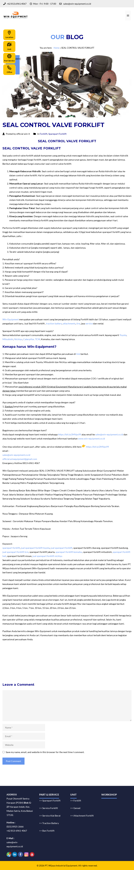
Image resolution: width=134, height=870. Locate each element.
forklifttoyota (98, 666)
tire (78, 323)
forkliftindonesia (28, 658)
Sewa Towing (9, 654)
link (78, 354)
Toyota (123, 335)
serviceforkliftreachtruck (82, 670)
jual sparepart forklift (61, 547)
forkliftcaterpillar (13, 670)
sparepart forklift (11, 547)
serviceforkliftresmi (60, 666)
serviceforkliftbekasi (107, 658)
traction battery (54, 323)
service (89, 323)
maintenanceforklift (85, 658)
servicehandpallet (106, 670)
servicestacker (123, 670)
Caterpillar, (29, 339)
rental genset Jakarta (76, 654)
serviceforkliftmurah (62, 658)
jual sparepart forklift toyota (35, 547)
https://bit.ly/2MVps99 (69, 434)
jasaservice (44, 658)
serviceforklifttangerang (117, 662)
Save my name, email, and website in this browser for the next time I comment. (45, 752)
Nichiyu (18, 339)
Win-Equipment (10, 319)
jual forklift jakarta (116, 654)
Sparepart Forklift (57, 133)
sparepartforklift (81, 666)
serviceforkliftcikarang (66, 662)
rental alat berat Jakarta (53, 654)
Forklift (43, 133)
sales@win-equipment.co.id (109, 434)
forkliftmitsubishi (115, 666)
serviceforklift (11, 658)
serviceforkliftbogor (42, 662)
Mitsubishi (7, 339)
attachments (69, 323)
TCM (37, 339)
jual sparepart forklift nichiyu (47, 556)
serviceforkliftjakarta (38, 666)
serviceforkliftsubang (14, 666)
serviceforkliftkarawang (91, 662)
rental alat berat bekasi (28, 654)
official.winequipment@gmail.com (19, 459)
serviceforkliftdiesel (33, 670)
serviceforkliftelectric (56, 670)
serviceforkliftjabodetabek (17, 662)
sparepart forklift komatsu (69, 552)
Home (56, 47)
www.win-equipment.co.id (91, 438)
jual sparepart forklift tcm (15, 552)
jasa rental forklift (96, 654)
